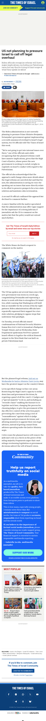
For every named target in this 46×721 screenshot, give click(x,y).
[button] (42, 2)
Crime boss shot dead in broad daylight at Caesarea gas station (32, 589)
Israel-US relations (28, 651)
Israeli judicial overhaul (10, 655)
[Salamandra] (34, 712)
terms (32, 238)
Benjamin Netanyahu (23, 653)
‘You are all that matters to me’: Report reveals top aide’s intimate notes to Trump (13, 589)
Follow (18, 81)
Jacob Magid (8, 81)
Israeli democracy (36, 653)
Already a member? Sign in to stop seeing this (23, 558)
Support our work (23, 552)
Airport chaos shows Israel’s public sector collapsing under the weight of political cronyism (12, 614)
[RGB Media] (19, 713)
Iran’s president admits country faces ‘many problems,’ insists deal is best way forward (32, 613)
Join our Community (10, 8)
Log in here (29, 675)
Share (8, 87)
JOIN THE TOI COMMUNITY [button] (23, 671)
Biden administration (9, 653)
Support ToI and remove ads (35, 8)
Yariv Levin (39, 651)
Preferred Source (10, 75)
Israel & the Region (16, 651)
